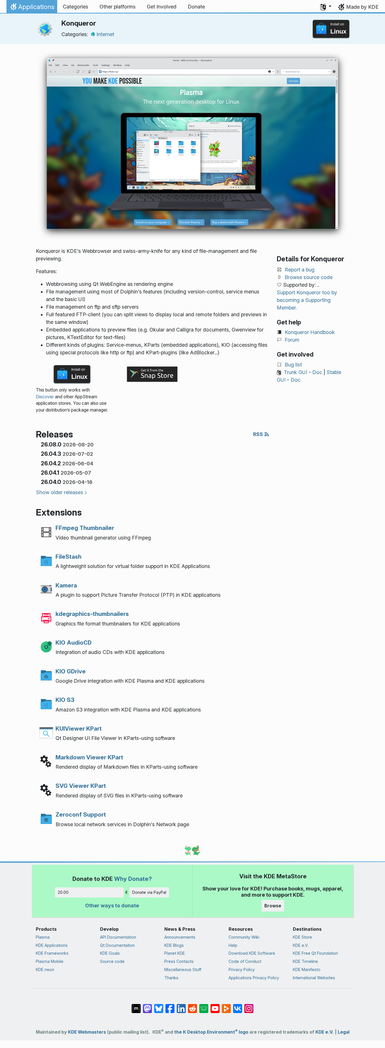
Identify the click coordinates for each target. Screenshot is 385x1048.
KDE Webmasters (87, 1032)
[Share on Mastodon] (147, 1005)
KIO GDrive (71, 671)
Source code (112, 961)
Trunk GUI (295, 372)
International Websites (314, 977)
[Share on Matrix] (136, 1005)
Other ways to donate (112, 905)
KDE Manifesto (306, 969)
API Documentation (118, 937)
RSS (258, 434)
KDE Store (302, 937)
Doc (317, 372)
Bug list (293, 365)
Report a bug (300, 270)
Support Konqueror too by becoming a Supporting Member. (307, 300)
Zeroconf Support (81, 814)
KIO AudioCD (74, 642)
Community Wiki (244, 937)
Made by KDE (362, 7)
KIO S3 (65, 699)
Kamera (66, 585)
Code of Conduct (245, 961)
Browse (272, 905)
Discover (45, 396)
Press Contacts (179, 961)
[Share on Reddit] (192, 1005)
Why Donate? (133, 878)
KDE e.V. (300, 945)
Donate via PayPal (149, 892)
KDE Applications (52, 945)
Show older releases (59, 492)
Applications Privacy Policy (254, 977)
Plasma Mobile (49, 961)
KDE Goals (110, 953)
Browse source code (309, 277)
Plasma (43, 937)
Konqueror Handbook (310, 332)
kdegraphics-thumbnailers (92, 613)
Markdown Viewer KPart (89, 757)
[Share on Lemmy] (203, 1005)
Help (233, 945)
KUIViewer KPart (79, 728)
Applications (31, 8)
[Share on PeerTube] (226, 1005)
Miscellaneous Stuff (182, 969)
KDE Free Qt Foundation (315, 953)
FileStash (68, 556)
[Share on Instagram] (248, 1005)
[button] (326, 7)
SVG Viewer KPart (81, 785)
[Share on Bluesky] (158, 1005)
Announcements (179, 937)
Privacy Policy (242, 969)
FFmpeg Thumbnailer (85, 527)
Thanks (171, 977)
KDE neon (45, 969)
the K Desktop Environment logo (211, 1032)
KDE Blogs (174, 945)
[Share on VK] (237, 1005)
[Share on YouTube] (215, 1005)
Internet (105, 34)
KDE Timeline (305, 961)
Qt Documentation (117, 945)
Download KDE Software (252, 953)
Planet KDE (174, 953)
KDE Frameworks (52, 953)
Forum (292, 340)
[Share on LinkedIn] (181, 1005)
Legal (343, 1032)
